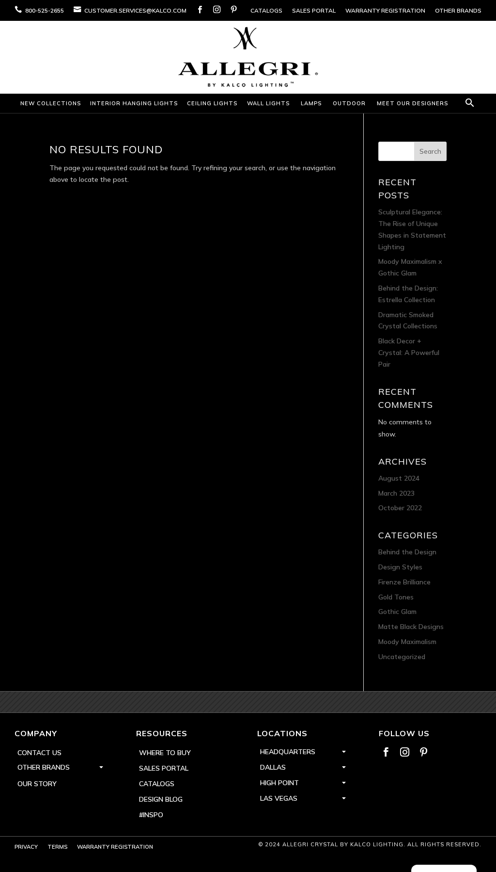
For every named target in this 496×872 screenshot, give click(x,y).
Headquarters (287, 751)
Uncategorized (401, 656)
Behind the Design (407, 552)
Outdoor (349, 103)
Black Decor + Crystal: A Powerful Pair (408, 353)
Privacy (26, 846)
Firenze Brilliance (404, 582)
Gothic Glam (397, 611)
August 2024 (398, 478)
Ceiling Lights (212, 103)
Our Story (37, 783)
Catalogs (266, 10)
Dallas (273, 767)
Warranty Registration (385, 10)
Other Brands (458, 10)
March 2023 (396, 493)
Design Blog (161, 799)
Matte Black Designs (411, 626)
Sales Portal (314, 10)
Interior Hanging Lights (134, 103)
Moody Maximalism (407, 641)
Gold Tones (396, 597)
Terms (57, 846)
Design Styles (400, 567)
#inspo (151, 814)
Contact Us (39, 752)
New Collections (50, 103)
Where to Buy (165, 752)
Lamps (311, 103)
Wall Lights (268, 103)
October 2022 (400, 507)
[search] (468, 103)
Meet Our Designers (412, 103)
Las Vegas (278, 798)
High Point (279, 782)
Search (430, 151)
